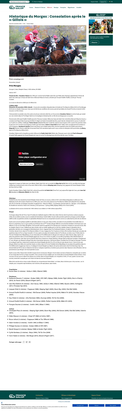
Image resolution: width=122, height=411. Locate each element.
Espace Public (94, 1)
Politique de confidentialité (64, 401)
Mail (29, 342)
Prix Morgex (15, 86)
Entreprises (63, 7)
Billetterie (49, 7)
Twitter (26, 342)
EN (112, 1)
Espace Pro (103, 1)
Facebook (23, 342)
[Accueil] (17, 7)
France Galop (21, 396)
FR (109, 1)
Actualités (78, 7)
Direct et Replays (38, 1)
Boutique (56, 7)
